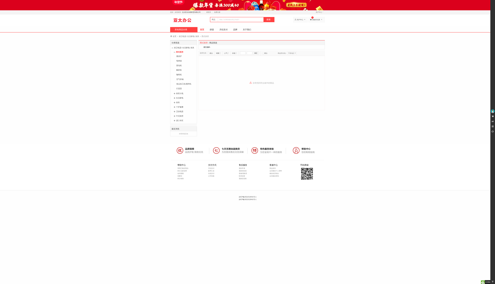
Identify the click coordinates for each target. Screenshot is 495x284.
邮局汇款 (211, 171)
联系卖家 (242, 176)
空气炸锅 (180, 79)
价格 (233, 53)
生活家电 (179, 98)
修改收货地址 (274, 173)
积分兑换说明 (182, 171)
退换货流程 (243, 178)
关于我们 (247, 29)
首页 (202, 29)
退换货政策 (243, 171)
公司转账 (211, 176)
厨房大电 (179, 93)
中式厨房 (179, 116)
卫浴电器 (179, 111)
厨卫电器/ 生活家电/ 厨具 (189, 36)
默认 (211, 53)
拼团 (212, 29)
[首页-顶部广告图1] (247, 5)
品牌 (235, 29)
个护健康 (179, 107)
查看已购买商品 (183, 168)
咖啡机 (179, 75)
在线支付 (211, 173)
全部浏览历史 (183, 134)
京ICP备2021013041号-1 (247, 197)
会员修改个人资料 (276, 171)
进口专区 (179, 120)
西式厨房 (179, 52)
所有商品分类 (181, 29)
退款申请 (242, 168)
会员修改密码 (274, 176)
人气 (225, 53)
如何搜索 (181, 173)
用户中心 (319, 12)
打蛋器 (179, 88)
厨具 (178, 102)
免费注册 (217, 12)
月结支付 (223, 29)
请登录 (208, 12)
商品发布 (273, 168)
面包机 (179, 65)
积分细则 (181, 178)
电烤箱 (179, 61)
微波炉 (179, 56)
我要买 (180, 176)
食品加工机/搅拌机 (183, 84)
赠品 (265, 53)
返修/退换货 (243, 173)
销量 (217, 53)
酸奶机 (179, 70)
